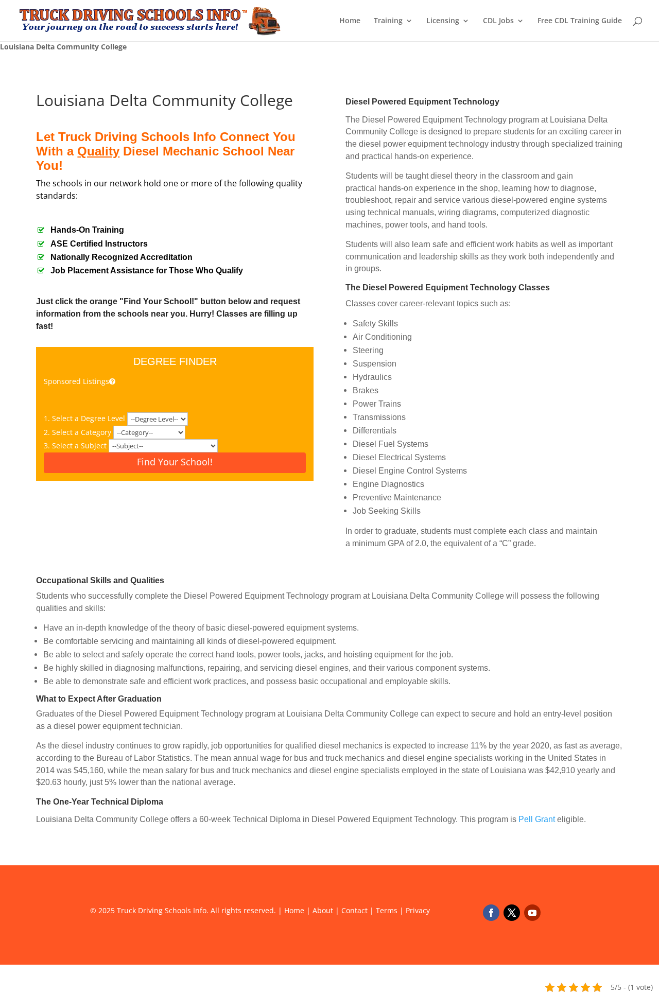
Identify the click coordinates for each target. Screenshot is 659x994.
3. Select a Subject (76, 445)
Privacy (418, 910)
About (323, 910)
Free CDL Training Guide (579, 21)
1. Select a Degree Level (85, 418)
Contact (354, 910)
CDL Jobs (498, 21)
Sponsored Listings (76, 381)
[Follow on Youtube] (532, 912)
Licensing (442, 21)
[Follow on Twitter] (512, 912)
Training (388, 21)
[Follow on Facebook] (491, 912)
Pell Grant (536, 819)
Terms (386, 910)
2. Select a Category (78, 432)
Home (349, 21)
